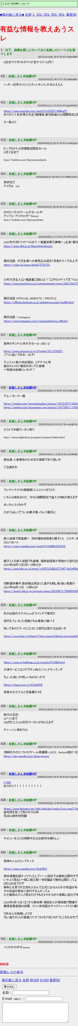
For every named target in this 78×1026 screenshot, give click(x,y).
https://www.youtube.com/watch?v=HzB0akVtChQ (35, 546)
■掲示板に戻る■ (12, 14)
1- (33, 14)
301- (54, 14)
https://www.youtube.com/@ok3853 (25, 868)
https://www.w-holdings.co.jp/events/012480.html (34, 662)
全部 (28, 14)
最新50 (71, 14)
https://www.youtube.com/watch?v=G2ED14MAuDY (35, 110)
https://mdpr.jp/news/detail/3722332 (27, 264)
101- (39, 14)
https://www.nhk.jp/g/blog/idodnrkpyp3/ (28, 246)
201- (47, 14)
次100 (44, 980)
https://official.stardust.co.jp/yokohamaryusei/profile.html (39, 302)
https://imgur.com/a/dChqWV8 (23, 684)
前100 (34, 980)
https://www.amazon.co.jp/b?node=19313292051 (33, 351)
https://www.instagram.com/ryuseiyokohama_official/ (36, 320)
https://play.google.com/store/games (26, 756)
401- (62, 14)
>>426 (7, 782)
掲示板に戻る (12, 980)
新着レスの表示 (11, 972)
